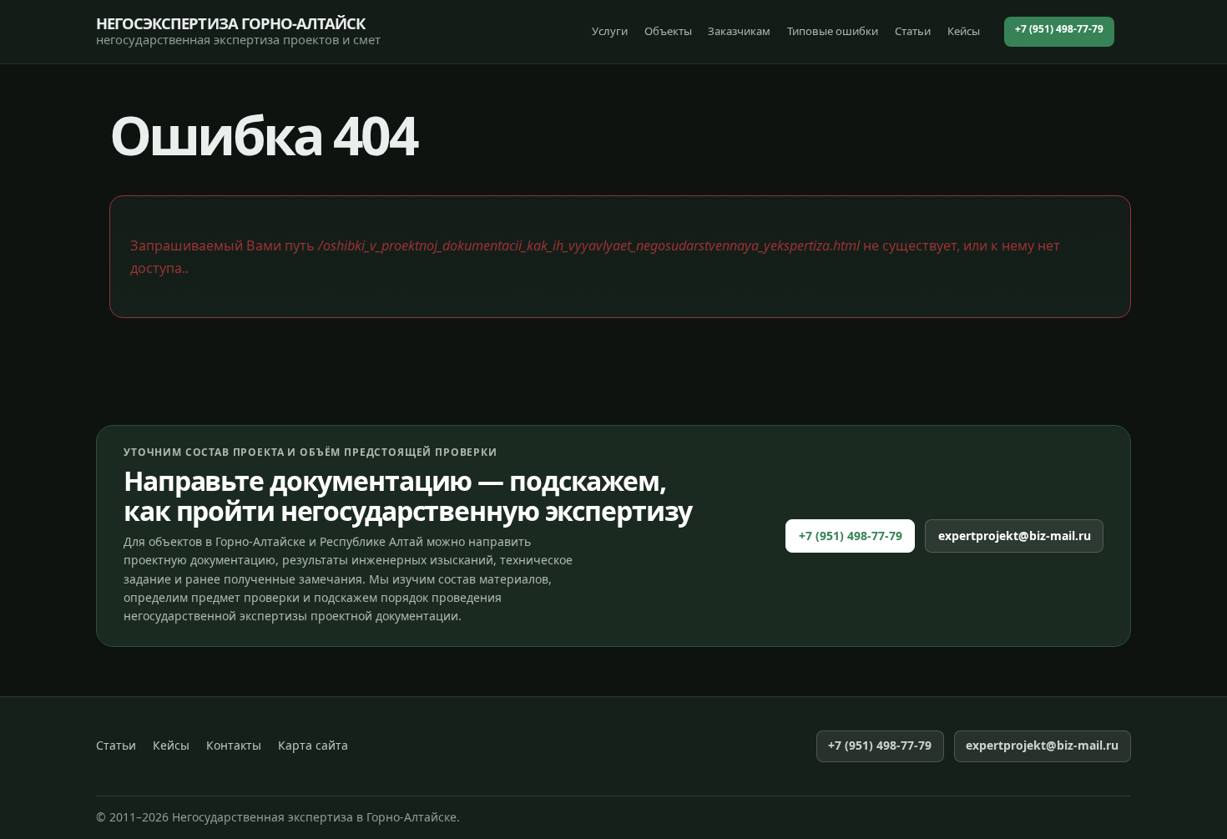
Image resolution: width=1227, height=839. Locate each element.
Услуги (610, 30)
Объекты (668, 30)
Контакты (233, 745)
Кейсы (963, 30)
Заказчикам (739, 30)
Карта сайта (313, 745)
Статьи (913, 30)
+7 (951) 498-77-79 (1059, 29)
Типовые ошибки (832, 30)
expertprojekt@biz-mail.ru (1014, 535)
